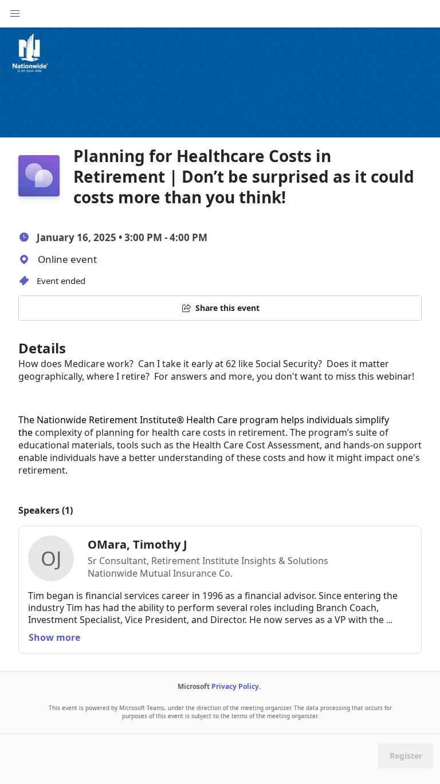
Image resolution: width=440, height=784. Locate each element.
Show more (54, 637)
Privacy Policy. (236, 686)
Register (406, 755)
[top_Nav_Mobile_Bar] (15, 14)
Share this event (227, 307)
